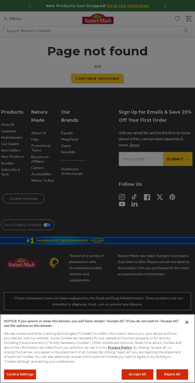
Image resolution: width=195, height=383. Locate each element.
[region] (97, 348)
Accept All (137, 374)
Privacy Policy (120, 347)
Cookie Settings (20, 374)
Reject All (172, 374)
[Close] (186, 322)
